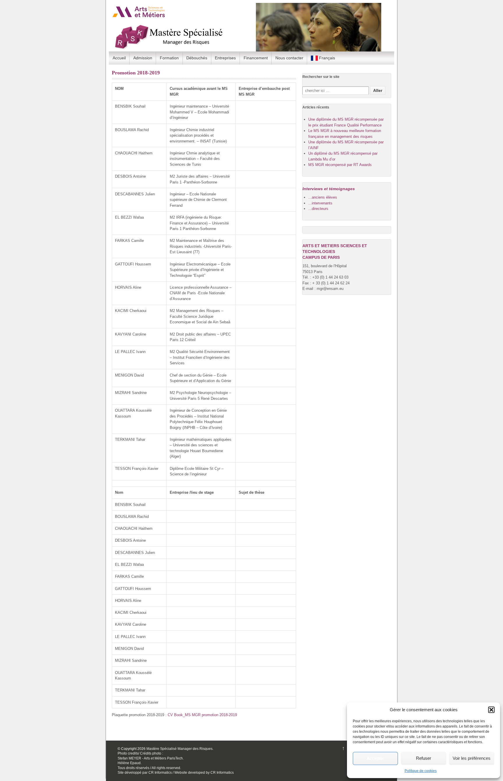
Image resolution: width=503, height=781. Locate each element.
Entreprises (225, 58)
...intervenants (320, 203)
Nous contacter (289, 58)
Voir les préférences (471, 758)
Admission (142, 58)
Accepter (375, 758)
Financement (256, 58)
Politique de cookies (421, 771)
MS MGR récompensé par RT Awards (340, 165)
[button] (491, 710)
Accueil (119, 58)
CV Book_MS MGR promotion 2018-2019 (202, 715)
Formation (169, 58)
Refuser (423, 758)
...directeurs (318, 208)
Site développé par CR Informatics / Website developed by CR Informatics (176, 773)
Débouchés (196, 58)
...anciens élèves (322, 197)
